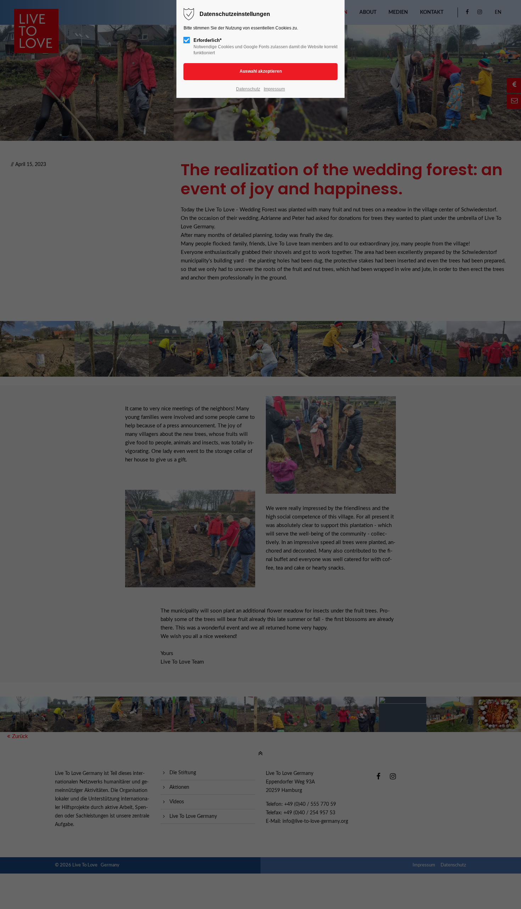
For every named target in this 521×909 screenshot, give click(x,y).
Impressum (274, 89)
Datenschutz (248, 89)
